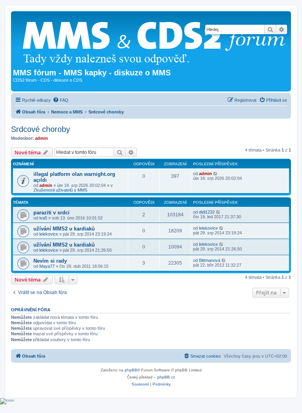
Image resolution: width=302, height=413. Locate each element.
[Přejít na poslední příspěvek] (215, 173)
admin (41, 138)
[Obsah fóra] (157, 40)
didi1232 (207, 212)
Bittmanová (209, 260)
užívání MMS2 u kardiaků (64, 229)
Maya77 (47, 266)
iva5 (43, 218)
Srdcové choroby (40, 129)
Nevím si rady (50, 261)
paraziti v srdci (51, 213)
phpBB (131, 370)
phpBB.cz (166, 377)
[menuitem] (60, 100)
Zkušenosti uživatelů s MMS (60, 190)
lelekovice (48, 234)
